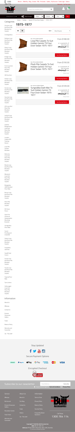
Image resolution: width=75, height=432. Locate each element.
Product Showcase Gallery (7, 315)
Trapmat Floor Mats (8, 278)
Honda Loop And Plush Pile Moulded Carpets (8, 90)
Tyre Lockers (8, 282)
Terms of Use (38, 397)
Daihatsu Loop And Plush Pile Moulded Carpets (8, 41)
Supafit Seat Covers (8, 254)
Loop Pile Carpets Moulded (7, 148)
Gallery (48, 1)
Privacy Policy (66, 387)
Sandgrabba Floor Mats (8, 226)
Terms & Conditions (54, 387)
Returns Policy (8, 324)
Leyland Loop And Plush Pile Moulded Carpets (8, 118)
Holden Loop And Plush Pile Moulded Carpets (8, 81)
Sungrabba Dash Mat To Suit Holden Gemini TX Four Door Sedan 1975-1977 (41, 91)
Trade (6, 321)
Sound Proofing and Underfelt (8, 233)
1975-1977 (49, 20)
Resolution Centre (9, 411)
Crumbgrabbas (9, 35)
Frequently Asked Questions (39, 414)
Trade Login (61, 1)
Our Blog (22, 401)
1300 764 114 (8, 2)
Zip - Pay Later (8, 334)
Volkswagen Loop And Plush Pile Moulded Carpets (8, 289)
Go (67, 16)
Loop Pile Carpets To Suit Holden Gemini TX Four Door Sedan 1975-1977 (42, 43)
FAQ (38, 1)
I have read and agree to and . (53, 387)
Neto (44, 429)
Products (11, 16)
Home (18, 20)
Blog (30, 1)
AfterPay (25, 1)
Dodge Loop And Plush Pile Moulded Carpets (8, 59)
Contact (34, 1)
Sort (50, 31)
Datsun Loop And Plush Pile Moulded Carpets (8, 50)
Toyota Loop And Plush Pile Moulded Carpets (8, 270)
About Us (7, 302)
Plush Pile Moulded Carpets (7, 203)
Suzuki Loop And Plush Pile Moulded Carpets (8, 261)
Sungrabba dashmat (8, 248)
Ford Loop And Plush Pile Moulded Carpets (9, 68)
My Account (54, 1)
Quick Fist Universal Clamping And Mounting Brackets (8, 218)
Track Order (8, 415)
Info (67, 47)
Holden (25, 20)
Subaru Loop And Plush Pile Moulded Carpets (8, 241)
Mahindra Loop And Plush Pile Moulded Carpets (7, 157)
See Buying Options (62, 55)
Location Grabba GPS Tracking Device (8, 140)
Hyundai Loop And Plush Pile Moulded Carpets (8, 100)
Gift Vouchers (8, 75)
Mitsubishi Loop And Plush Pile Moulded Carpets (7, 177)
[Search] (51, 9)
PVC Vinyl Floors (7, 210)
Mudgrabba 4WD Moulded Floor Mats (8, 187)
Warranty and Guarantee (8, 329)
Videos (68, 1)
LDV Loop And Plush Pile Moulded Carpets (8, 109)
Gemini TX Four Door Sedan (36, 20)
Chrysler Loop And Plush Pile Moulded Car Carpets (8, 28)
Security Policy (39, 409)
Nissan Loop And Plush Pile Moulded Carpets (8, 195)
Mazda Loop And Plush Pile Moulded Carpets (8, 167)
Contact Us (7, 310)
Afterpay (7, 306)
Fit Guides (43, 1)
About (19, 1)
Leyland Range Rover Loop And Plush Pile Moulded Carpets (8, 129)
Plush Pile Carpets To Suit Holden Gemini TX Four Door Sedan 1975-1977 (42, 67)
